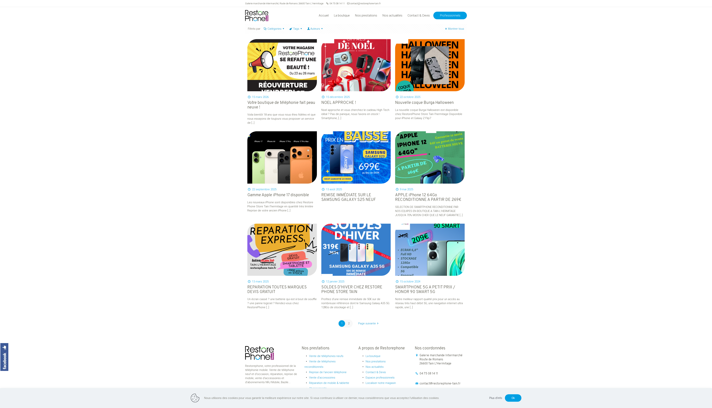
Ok (513, 398)
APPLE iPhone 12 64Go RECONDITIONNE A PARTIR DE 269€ (428, 197)
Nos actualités (375, 366)
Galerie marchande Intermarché (440, 360)
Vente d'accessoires (322, 377)
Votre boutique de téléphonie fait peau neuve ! (281, 105)
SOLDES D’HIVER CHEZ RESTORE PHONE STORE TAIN (351, 290)
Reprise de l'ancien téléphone (328, 372)
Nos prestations (376, 361)
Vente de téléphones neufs (326, 356)
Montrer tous (456, 28)
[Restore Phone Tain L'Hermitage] (256, 15)
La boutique (373, 356)
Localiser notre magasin (381, 383)
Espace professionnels (380, 377)
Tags (296, 28)
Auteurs (315, 28)
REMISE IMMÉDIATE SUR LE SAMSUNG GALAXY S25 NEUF (348, 197)
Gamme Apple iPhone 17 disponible (278, 195)
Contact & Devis (376, 372)
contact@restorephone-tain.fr (365, 3)
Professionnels (450, 15)
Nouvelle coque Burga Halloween (424, 102)
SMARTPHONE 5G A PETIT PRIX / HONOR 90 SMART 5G (425, 290)
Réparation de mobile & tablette (329, 383)
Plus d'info (495, 398)
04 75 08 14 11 (337, 3)
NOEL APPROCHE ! (338, 102)
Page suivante (367, 323)
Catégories (274, 28)
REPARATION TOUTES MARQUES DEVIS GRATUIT (277, 290)
